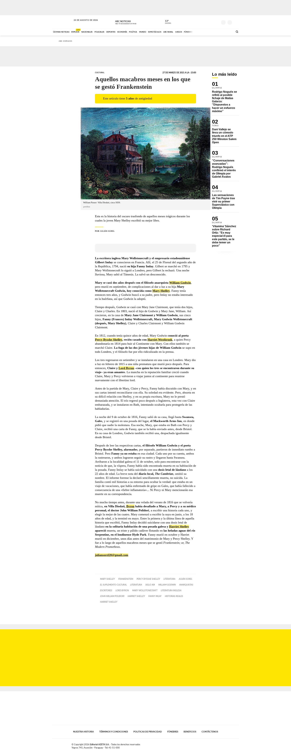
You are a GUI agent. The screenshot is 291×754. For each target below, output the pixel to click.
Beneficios (190, 732)
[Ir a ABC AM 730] (213, 31)
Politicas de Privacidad (147, 732)
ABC (62, 22)
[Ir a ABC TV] (204, 31)
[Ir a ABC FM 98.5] (227, 31)
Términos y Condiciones (113, 732)
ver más (166, 22)
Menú (236, 22)
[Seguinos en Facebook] (201, 22)
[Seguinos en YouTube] (211, 22)
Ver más (225, 98)
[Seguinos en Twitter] (206, 22)
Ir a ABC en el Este (82, 23)
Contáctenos (210, 732)
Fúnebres (172, 732)
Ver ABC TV (132, 22)
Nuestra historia (83, 732)
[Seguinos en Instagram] (216, 22)
